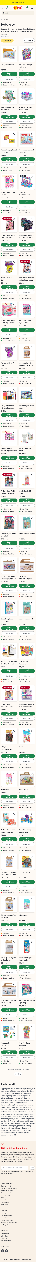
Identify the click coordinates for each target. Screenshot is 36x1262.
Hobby (6, 19)
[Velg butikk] (2, 8)
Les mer (4, 34)
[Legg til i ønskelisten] (14, 49)
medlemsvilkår (8, 1173)
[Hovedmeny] (32, 8)
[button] (27, 8)
